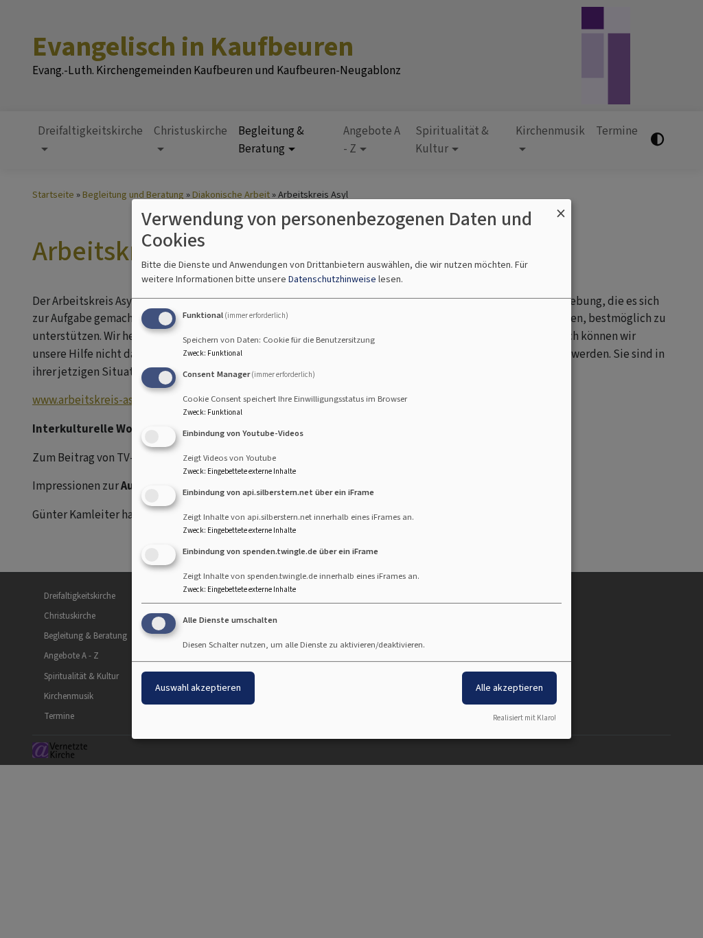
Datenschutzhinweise (332, 279)
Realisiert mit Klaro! (524, 718)
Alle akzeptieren (509, 687)
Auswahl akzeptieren (198, 687)
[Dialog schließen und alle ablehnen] (561, 207)
